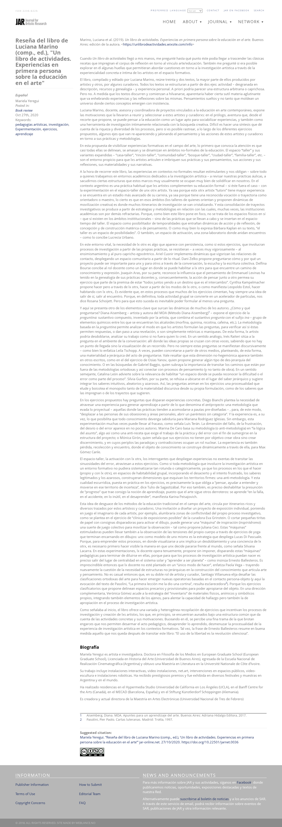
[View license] (173, 752)
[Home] (32, 21)
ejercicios (50, 129)
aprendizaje (24, 134)
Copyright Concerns (30, 803)
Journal (218, 21)
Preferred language (168, 10)
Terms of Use (25, 794)
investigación (59, 124)
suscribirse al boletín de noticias (204, 799)
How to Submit (90, 784)
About (191, 21)
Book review (24, 110)
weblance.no (85, 823)
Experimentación (28, 129)
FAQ (82, 803)
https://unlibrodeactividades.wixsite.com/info (157, 44)
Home (169, 21)
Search (259, 10)
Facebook (244, 782)
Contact (213, 10)
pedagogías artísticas (31, 124)
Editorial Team (89, 794)
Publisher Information (32, 784)
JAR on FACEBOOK (236, 10)
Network (249, 21)
